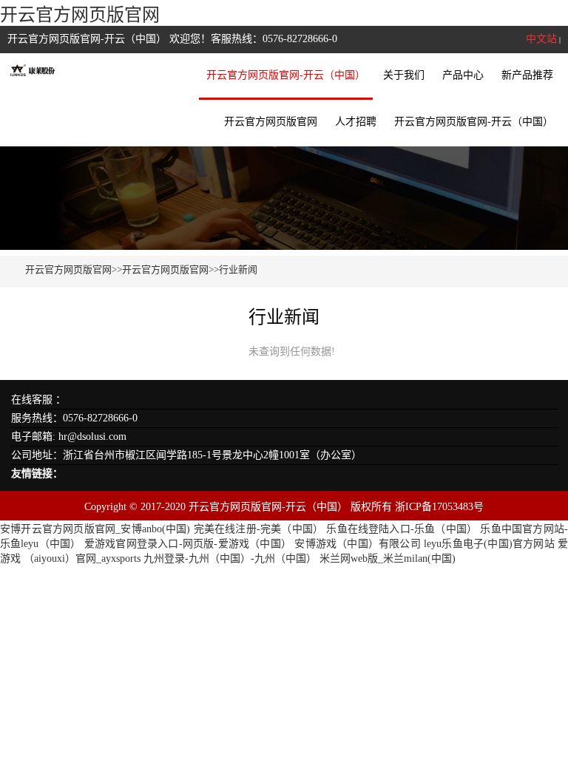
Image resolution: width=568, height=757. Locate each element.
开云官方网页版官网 (80, 14)
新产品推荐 (527, 75)
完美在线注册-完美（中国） (259, 528)
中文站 (541, 38)
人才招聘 (355, 121)
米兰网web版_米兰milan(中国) (388, 558)
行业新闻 (238, 269)
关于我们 (404, 75)
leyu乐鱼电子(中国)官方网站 (489, 543)
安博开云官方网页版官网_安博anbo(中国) (95, 528)
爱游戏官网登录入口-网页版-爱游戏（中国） (187, 543)
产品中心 (463, 75)
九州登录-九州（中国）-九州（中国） (230, 558)
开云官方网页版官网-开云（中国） (285, 75)
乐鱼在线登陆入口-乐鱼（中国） (401, 528)
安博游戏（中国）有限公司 (357, 543)
